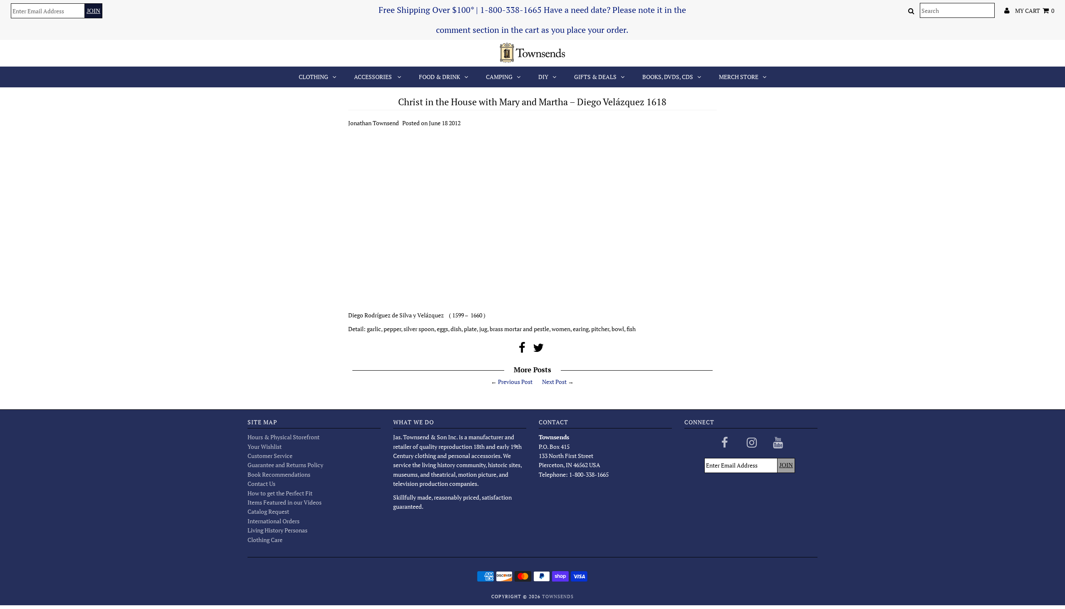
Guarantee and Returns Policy (285, 465)
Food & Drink (439, 77)
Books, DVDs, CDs (667, 77)
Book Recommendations (279, 474)
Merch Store (738, 77)
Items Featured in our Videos (285, 502)
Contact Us (261, 484)
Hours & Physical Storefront (284, 437)
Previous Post (515, 382)
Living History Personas (277, 530)
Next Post (554, 382)
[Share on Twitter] (538, 350)
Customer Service (270, 456)
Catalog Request (268, 511)
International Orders (274, 521)
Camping (499, 77)
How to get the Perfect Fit (280, 493)
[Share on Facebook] (522, 350)
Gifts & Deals (595, 77)
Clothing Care (265, 540)
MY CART (1034, 11)
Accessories (373, 77)
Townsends (558, 596)
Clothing (313, 77)
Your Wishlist (265, 447)
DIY (543, 77)
